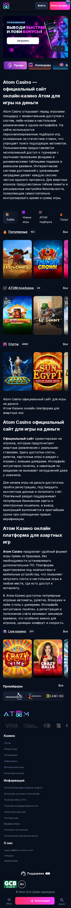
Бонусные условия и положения (21, 793)
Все (65, 232)
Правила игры (12, 823)
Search (62, 904)
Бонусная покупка (14, 773)
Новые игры (27, 219)
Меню (9, 904)
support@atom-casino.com (18, 850)
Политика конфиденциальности (21, 806)
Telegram (8, 855)
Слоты (7, 743)
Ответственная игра (15, 812)
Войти (41, 5)
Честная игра (11, 818)
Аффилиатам (11, 860)
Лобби (10, 219)
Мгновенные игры (14, 767)
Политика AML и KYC (15, 799)
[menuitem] (14, 743)
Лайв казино (11, 761)
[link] (14, 696)
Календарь (43, 65)
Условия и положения (16, 829)
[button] (56, 48)
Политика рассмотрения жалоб (21, 835)
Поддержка (35, 873)
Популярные (10, 755)
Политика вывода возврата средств (23, 787)
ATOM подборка (46, 219)
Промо (18, 65)
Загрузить (23, 40)
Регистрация (59, 5)
